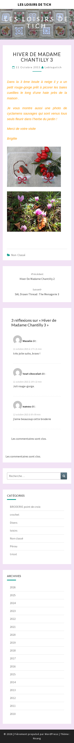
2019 (13, 642)
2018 (13, 650)
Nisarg (37, 738)
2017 (13, 658)
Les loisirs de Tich (34, 4)
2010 (13, 714)
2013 (13, 690)
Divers (13, 522)
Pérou (13, 546)
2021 (13, 627)
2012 (13, 698)
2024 (13, 603)
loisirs (13, 530)
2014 (13, 682)
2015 (13, 674)
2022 (13, 619)
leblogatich (53, 67)
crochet (14, 514)
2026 (13, 587)
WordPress (51, 734)
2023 (13, 611)
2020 (13, 634)
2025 (13, 595)
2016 (13, 666)
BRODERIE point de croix (25, 506)
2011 (13, 706)
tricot (13, 554)
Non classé (18, 255)
